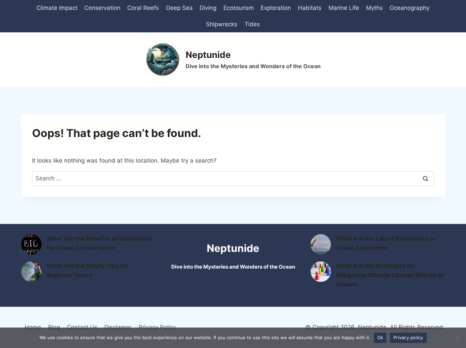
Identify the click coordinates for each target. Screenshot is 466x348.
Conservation (102, 7)
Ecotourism (238, 7)
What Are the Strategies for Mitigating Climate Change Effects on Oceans (390, 275)
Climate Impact (57, 7)
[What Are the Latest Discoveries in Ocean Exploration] (320, 244)
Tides (252, 24)
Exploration (276, 7)
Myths (374, 7)
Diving (208, 7)
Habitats (309, 7)
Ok (380, 337)
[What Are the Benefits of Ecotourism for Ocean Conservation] (31, 244)
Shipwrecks (221, 24)
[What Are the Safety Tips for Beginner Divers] (31, 271)
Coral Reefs (143, 7)
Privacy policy (408, 337)
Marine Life (344, 7)
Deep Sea (179, 7)
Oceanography (409, 7)
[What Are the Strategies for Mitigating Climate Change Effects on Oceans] (320, 271)
